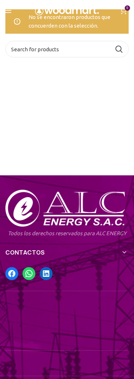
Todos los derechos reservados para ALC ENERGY (67, 233)
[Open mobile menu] (8, 11)
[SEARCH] (119, 49)
